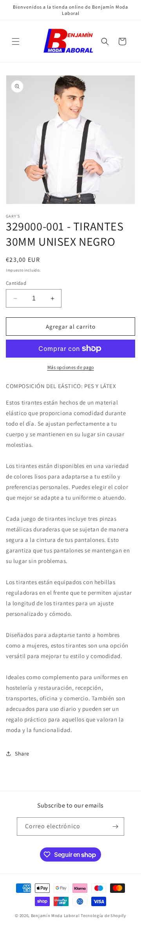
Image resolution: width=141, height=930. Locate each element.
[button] (15, 41)
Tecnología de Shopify (103, 915)
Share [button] (22, 753)
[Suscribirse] (115, 826)
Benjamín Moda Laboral (55, 915)
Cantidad (16, 283)
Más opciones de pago (70, 367)
